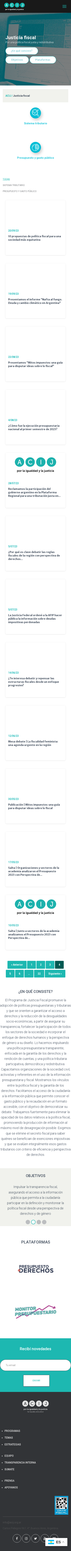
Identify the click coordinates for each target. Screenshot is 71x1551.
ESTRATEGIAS (13, 1444)
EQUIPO (9, 1455)
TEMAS (9, 1437)
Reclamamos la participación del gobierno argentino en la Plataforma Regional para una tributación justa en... (34, 492)
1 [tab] (28, 1222)
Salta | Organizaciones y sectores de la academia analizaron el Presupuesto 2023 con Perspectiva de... (33, 871)
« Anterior (17, 964)
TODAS (6, 179)
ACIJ (8, 95)
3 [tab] (39, 1222)
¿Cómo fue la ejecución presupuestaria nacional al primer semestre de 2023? (34, 427)
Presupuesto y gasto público (20, 191)
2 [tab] (33, 1222)
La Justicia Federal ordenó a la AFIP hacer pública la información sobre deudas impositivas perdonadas (35, 619)
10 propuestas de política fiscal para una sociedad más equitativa (34, 238)
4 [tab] (44, 1222)
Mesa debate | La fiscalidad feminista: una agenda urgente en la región (33, 743)
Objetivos (17, 59)
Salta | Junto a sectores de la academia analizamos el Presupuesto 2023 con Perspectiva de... (33, 934)
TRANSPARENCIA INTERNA (20, 1462)
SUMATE (9, 1469)
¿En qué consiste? (21, 50)
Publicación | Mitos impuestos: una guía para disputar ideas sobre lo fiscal (34, 806)
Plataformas (42, 59)
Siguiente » (55, 973)
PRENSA (9, 1480)
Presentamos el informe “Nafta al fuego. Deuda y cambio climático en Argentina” (35, 301)
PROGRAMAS (12, 1430)
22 (39, 973)
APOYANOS (11, 1487)
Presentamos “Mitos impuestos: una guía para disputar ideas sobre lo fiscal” (35, 364)
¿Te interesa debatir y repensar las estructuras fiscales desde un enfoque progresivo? (33, 682)
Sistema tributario (14, 185)
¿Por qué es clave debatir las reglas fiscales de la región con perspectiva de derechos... (34, 555)
